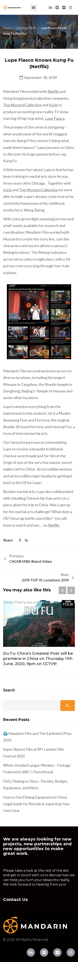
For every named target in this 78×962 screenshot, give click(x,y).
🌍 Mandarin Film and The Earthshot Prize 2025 (37, 736)
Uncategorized (26, 28)
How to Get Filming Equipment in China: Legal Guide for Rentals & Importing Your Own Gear (36, 804)
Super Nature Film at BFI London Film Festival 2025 (33, 752)
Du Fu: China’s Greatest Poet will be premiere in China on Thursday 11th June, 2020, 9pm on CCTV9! (38, 658)
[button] (33, 7)
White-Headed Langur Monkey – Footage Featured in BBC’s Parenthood (37, 768)
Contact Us (15, 899)
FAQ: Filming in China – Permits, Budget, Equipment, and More (35, 784)
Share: (8, 540)
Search (9, 690)
